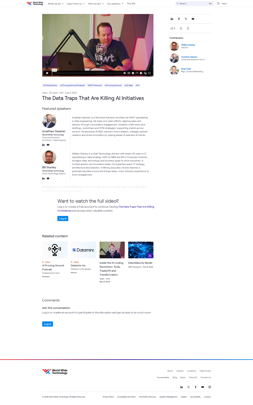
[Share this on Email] (193, 19)
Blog (175, 377)
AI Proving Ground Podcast (72, 85)
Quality (184, 397)
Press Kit (193, 377)
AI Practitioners (50, 85)
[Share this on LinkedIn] (172, 19)
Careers (180, 370)
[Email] (48, 145)
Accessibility (195, 397)
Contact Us (206, 377)
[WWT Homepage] (34, 3)
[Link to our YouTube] (202, 387)
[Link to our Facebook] (195, 387)
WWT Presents (95, 85)
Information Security (147, 397)
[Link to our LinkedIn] (181, 387)
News (183, 377)
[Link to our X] (188, 387)
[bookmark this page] (188, 28)
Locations (191, 370)
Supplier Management (168, 397)
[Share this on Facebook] (179, 19)
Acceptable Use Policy (126, 397)
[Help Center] (218, 3)
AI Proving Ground (113, 85)
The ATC (131, 3)
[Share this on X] (186, 19)
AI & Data (129, 85)
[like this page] (172, 28)
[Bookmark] (122, 244)
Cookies (207, 397)
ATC (138, 85)
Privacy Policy (108, 397)
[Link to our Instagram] (209, 387)
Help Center (205, 370)
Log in (224, 3)
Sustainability (163, 377)
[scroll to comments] (181, 28)
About (170, 370)
